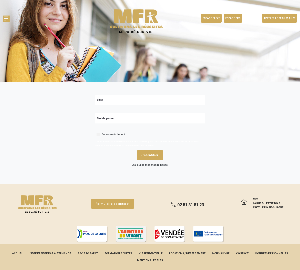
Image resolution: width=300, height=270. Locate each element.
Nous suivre (220, 253)
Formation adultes (118, 253)
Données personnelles (271, 253)
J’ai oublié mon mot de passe (150, 164)
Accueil (17, 253)
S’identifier (150, 155)
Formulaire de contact (113, 203)
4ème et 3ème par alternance (50, 253)
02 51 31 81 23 (190, 204)
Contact (242, 253)
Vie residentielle (150, 253)
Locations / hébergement (187, 253)
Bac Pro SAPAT (88, 253)
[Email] (150, 96)
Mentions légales (150, 260)
